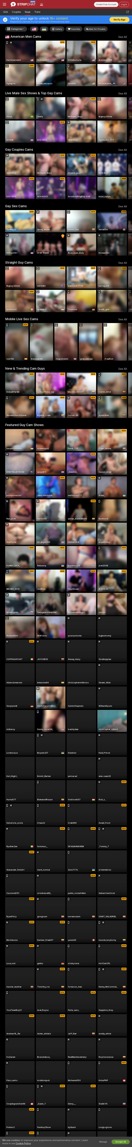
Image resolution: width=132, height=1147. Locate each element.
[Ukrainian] (44, 29)
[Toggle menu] (4, 4)
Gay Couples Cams (19, 149)
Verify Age (119, 19)
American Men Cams (25, 37)
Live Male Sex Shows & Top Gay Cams (33, 93)
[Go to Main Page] (23, 4)
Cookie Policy (23, 1143)
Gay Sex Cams (16, 206)
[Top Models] (41, 4)
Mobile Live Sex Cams (21, 319)
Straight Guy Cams (19, 262)
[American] (34, 29)
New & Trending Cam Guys (25, 368)
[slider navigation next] (125, 63)
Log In (124, 4)
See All (122, 37)
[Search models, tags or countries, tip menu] (127, 12)
